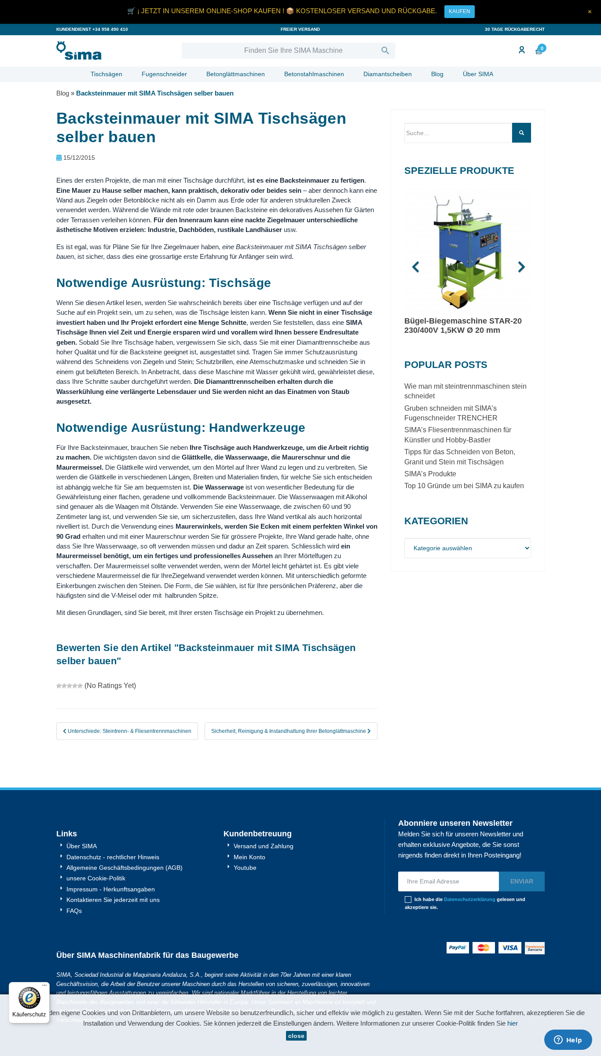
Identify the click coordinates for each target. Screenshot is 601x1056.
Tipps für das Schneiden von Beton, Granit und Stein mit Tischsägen (459, 456)
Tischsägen (106, 73)
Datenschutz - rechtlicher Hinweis (112, 857)
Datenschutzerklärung (469, 899)
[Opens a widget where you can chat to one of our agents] (568, 1041)
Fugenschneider (164, 73)
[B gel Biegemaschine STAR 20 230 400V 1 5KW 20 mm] (467, 252)
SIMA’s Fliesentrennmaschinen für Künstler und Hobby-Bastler (457, 434)
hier (512, 1023)
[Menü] (44, 987)
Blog (437, 73)
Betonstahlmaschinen (314, 73)
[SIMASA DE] (112, 50)
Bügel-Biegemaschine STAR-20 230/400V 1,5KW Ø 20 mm (463, 325)
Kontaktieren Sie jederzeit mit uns (112, 899)
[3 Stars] (69, 685)
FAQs (73, 910)
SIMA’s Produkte (430, 474)
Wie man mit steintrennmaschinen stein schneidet (465, 391)
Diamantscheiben (387, 73)
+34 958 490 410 (110, 29)
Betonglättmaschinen (235, 73)
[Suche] (521, 133)
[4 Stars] (74, 685)
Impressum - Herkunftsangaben (110, 889)
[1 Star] (59, 685)
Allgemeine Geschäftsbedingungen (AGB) (124, 867)
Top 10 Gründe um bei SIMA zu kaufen (464, 485)
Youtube (244, 867)
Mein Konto (248, 857)
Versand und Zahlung (262, 846)
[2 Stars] (64, 685)
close (296, 1035)
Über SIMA (478, 73)
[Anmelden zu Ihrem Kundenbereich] (521, 50)
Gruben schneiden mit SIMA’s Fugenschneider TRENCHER (451, 413)
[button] (413, 262)
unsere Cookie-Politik (95, 878)
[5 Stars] (80, 685)
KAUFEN (459, 11)
